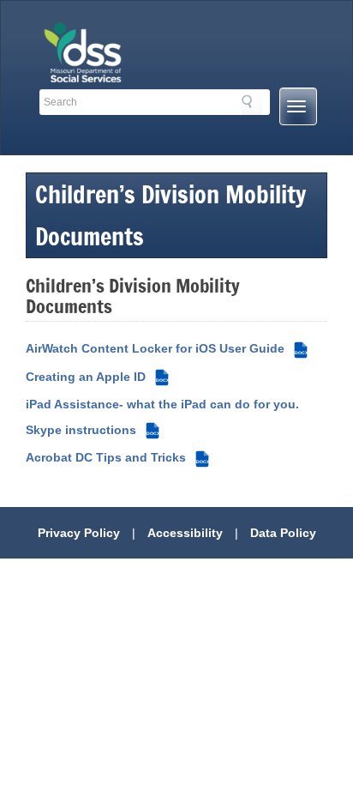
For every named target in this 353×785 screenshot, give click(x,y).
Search (252, 104)
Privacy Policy (79, 533)
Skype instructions (92, 430)
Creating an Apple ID (97, 376)
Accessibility (185, 533)
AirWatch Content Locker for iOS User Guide (167, 348)
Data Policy (283, 533)
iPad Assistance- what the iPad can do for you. (162, 404)
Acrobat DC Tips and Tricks (117, 457)
